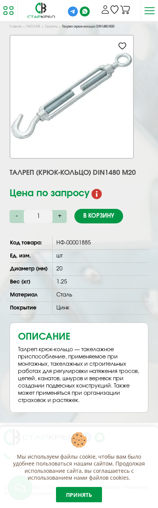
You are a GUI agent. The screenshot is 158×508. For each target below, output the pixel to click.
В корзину (98, 216)
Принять (79, 494)
